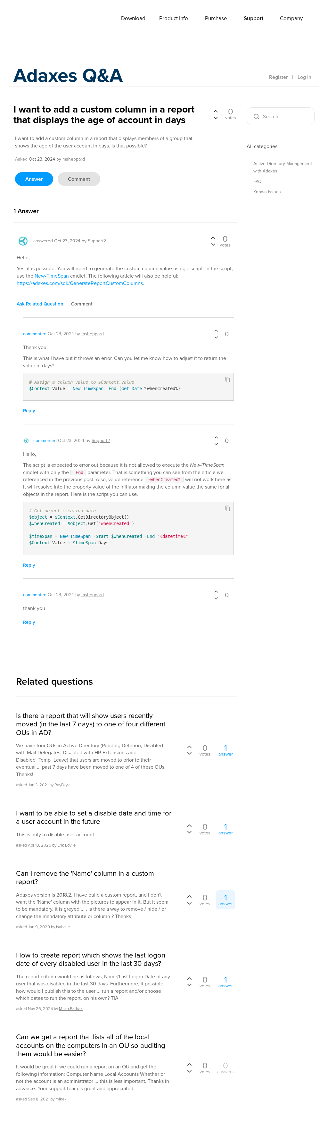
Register (278, 77)
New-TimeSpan (52, 276)
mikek (61, 1099)
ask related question (40, 303)
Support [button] (253, 18)
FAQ (257, 181)
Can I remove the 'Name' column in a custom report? (85, 877)
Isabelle (63, 927)
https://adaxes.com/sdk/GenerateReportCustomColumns (80, 283)
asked (21, 159)
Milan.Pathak (71, 1009)
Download (133, 18)
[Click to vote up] (215, 111)
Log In (304, 77)
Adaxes (39, 19)
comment (79, 179)
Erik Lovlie (66, 845)
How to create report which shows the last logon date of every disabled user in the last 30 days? (90, 959)
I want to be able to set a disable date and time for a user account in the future (93, 817)
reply (29, 410)
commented (34, 333)
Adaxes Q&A (68, 75)
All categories (262, 146)
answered (43, 241)
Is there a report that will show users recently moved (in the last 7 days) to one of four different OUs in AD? (90, 724)
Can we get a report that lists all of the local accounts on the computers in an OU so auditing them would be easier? (90, 1045)
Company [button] (291, 18)
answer (34, 179)
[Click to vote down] (215, 117)
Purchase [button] (216, 18)
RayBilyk (62, 785)
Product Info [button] (173, 18)
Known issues (267, 191)
